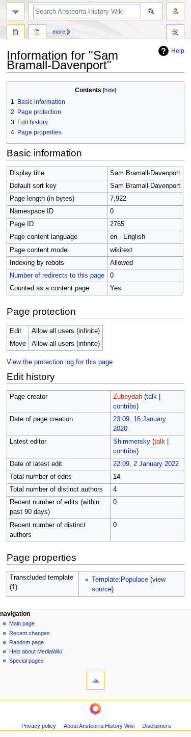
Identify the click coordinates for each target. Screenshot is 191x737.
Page (15, 33)
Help (177, 50)
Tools (175, 33)
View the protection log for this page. (61, 362)
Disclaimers (156, 726)
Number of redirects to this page (57, 275)
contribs (125, 406)
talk (151, 396)
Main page (22, 623)
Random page (26, 642)
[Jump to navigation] (15, 11)
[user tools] (175, 11)
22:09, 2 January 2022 (146, 464)
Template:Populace (120, 579)
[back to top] (95, 681)
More (58, 32)
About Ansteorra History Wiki (99, 726)
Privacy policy (38, 726)
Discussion (37, 33)
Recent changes (29, 633)
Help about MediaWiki (35, 651)
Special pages (26, 661)
